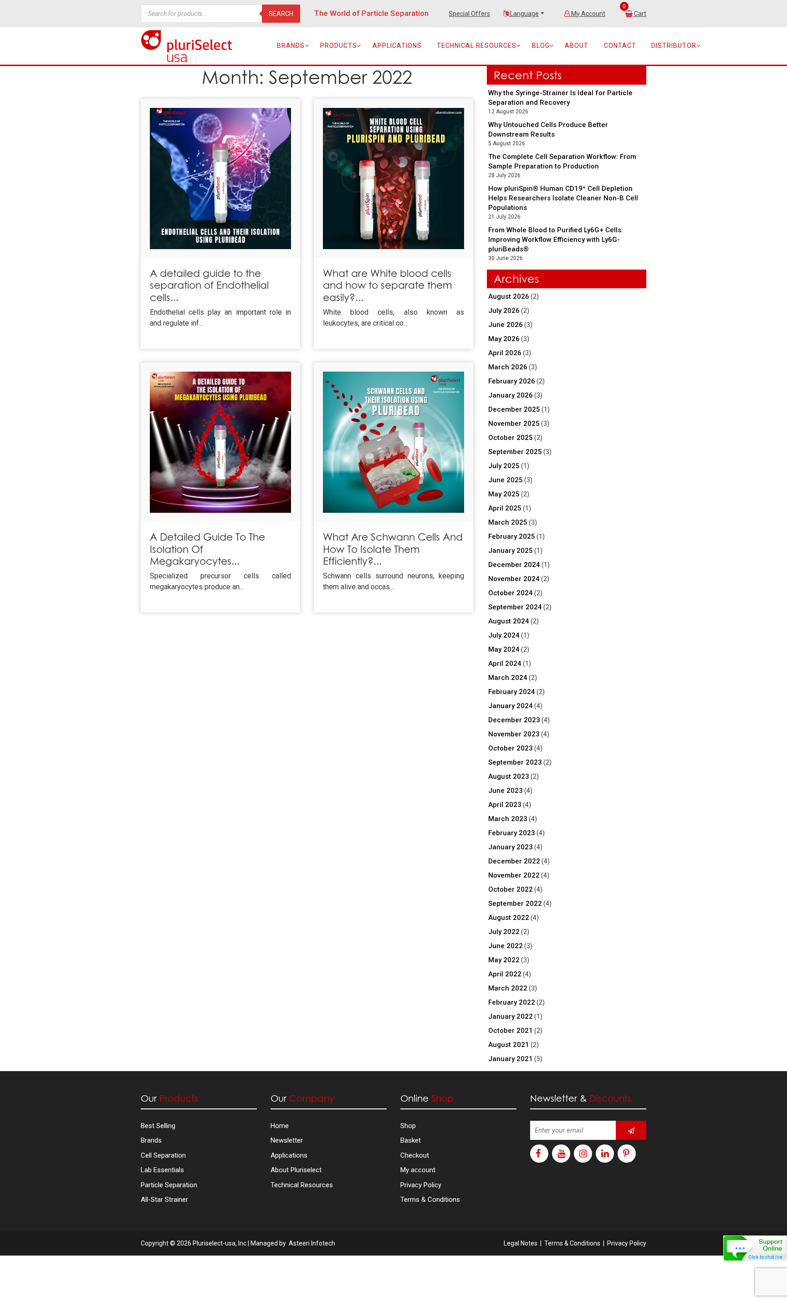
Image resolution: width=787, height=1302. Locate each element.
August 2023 (508, 776)
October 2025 (510, 438)
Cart (640, 13)
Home (280, 1126)
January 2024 (510, 706)
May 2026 (504, 339)
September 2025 (515, 452)
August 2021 (508, 1045)
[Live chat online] (755, 1248)
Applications (397, 45)
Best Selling (158, 1126)
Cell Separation (163, 1155)
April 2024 (504, 663)
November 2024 (514, 579)
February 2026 (511, 381)
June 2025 (505, 480)
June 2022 (505, 946)
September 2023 (515, 762)
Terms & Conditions (430, 1199)
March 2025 (507, 522)
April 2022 (504, 974)
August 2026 (508, 296)
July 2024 (504, 635)
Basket (410, 1140)
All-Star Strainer (164, 1199)
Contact (620, 45)
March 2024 (507, 678)
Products (338, 45)
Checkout (414, 1155)
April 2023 (504, 805)
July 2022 (504, 932)
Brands (291, 45)
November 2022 (514, 875)
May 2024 (504, 649)
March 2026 (507, 367)
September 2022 (515, 903)
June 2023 (505, 790)
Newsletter (287, 1140)
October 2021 (510, 1030)
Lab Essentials (162, 1170)
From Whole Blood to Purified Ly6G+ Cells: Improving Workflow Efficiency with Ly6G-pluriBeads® (555, 239)
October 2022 (510, 889)
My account (417, 1170)
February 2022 (511, 1002)
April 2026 (504, 353)
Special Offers (469, 13)
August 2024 (508, 621)
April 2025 (504, 508)
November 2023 (514, 734)
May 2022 (504, 960)
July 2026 (504, 310)
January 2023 (510, 847)
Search (281, 13)
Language (524, 13)
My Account (587, 13)
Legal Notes (520, 1243)
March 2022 (507, 988)
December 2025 (514, 409)
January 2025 (510, 550)
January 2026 (510, 395)
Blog (541, 45)
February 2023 (511, 833)
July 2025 (504, 466)
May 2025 (504, 494)
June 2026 (505, 325)
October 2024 (510, 593)
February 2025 (511, 536)
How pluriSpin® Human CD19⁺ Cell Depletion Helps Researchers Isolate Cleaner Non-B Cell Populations (563, 198)
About (576, 45)
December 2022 (514, 861)
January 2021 (510, 1059)
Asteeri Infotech (312, 1243)
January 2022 (510, 1016)
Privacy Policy (420, 1185)
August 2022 (508, 918)
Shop (408, 1126)
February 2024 (511, 692)
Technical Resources (476, 45)
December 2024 (514, 565)
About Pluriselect (296, 1170)
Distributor (673, 45)
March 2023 (507, 819)
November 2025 (514, 423)
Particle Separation (169, 1185)
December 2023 (514, 720)
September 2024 (515, 607)
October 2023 (510, 748)
